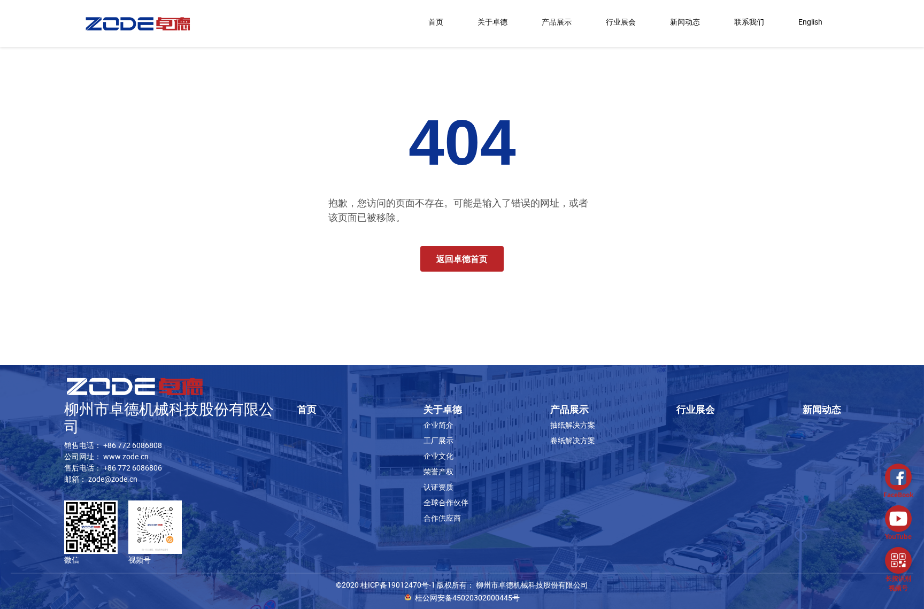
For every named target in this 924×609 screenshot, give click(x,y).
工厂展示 (438, 440)
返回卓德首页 (462, 259)
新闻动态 (685, 22)
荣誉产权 (438, 471)
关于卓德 (492, 22)
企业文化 (438, 456)
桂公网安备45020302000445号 (467, 597)
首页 (435, 22)
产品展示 (557, 22)
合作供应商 (442, 518)
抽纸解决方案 (572, 425)
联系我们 (749, 22)
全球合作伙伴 (446, 502)
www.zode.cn (126, 456)
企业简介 (438, 425)
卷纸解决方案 (572, 440)
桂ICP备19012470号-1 (397, 585)
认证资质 (438, 487)
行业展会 (621, 22)
